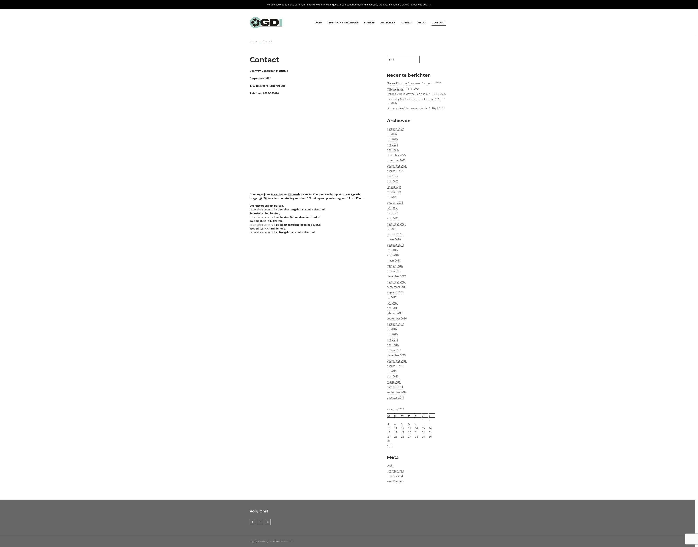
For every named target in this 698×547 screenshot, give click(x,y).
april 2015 (393, 376)
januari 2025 (394, 186)
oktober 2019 (395, 234)
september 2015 (397, 360)
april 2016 (393, 345)
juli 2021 (392, 229)
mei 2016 (392, 339)
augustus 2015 (395, 366)
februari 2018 (395, 266)
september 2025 (397, 165)
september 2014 (397, 392)
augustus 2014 (395, 397)
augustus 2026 (395, 128)
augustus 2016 (395, 323)
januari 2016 (394, 350)
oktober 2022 (395, 202)
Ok (430, 4)
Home (253, 41)
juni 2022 (392, 208)
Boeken (369, 22)
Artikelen (388, 22)
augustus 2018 (395, 244)
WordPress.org (395, 481)
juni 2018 (392, 250)
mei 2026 (392, 144)
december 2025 (396, 155)
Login (390, 465)
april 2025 (393, 181)
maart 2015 (394, 381)
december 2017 (396, 276)
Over (318, 22)
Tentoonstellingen (343, 22)
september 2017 (397, 287)
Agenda (406, 22)
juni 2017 (392, 302)
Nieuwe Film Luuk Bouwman (403, 83)
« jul (389, 445)
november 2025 (396, 160)
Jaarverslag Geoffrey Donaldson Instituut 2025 (413, 99)
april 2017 (393, 308)
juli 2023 (392, 197)
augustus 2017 (395, 292)
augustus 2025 (395, 171)
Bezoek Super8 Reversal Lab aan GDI (408, 94)
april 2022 (393, 218)
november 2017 (396, 281)
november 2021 (396, 223)
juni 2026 (392, 139)
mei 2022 (392, 213)
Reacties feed (395, 476)
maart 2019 (394, 239)
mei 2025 (392, 176)
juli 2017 (392, 297)
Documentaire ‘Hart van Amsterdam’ (408, 108)
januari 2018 (394, 271)
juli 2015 (392, 371)
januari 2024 (394, 192)
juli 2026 (392, 134)
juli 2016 (392, 329)
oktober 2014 (395, 387)
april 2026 (393, 150)
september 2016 (397, 318)
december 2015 (396, 355)
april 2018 (393, 255)
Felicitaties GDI (395, 88)
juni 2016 (392, 334)
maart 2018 (394, 260)
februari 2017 (395, 313)
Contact (439, 22)
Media (422, 22)
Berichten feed (395, 470)
